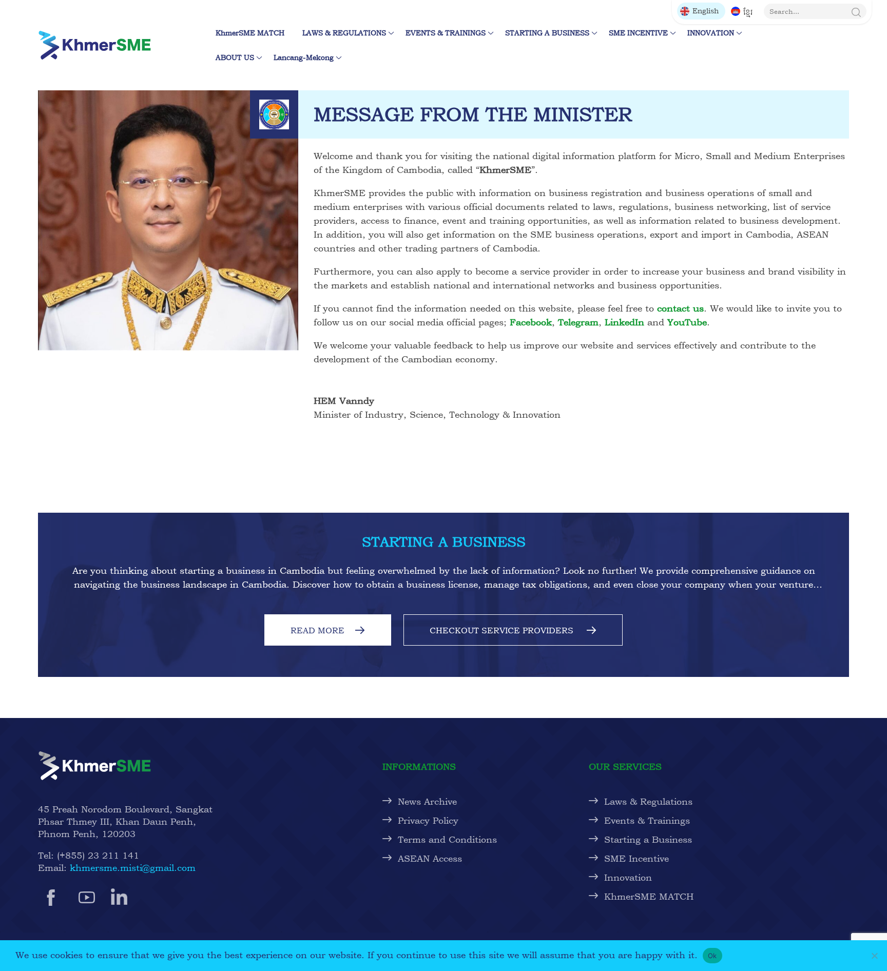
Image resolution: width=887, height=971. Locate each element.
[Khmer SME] (94, 45)
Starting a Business (648, 839)
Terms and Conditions (447, 839)
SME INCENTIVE (638, 32)
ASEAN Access (430, 858)
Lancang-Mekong (304, 57)
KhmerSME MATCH (253, 32)
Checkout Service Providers (503, 630)
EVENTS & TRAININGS (446, 32)
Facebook (531, 322)
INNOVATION (710, 32)
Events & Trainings (647, 820)
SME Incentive (636, 858)
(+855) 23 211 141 (98, 855)
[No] (874, 955)
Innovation (628, 877)
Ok (712, 955)
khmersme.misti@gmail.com (133, 867)
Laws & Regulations (648, 801)
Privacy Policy (428, 820)
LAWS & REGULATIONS (344, 32)
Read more (317, 630)
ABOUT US (235, 57)
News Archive (427, 801)
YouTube (687, 322)
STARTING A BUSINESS (547, 32)
